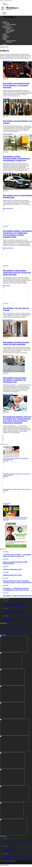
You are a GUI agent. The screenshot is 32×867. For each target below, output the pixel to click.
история (1, 627)
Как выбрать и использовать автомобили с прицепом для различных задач (14, 380)
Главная (5, 21)
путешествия (18, 631)
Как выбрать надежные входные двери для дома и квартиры (16, 343)
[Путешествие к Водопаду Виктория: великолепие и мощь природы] (14, 801)
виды (1, 625)
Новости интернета (11, 40)
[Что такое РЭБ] (11, 502)
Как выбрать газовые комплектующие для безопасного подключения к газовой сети (16, 158)
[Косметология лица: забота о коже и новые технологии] (11, 487)
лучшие (5, 627)
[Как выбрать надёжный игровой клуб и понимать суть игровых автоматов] (11, 472)
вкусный (5, 625)
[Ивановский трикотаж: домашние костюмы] (11, 668)
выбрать (13, 625)
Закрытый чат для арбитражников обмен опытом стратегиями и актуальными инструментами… (15, 518)
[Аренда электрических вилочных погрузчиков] (12, 685)
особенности (15, 627)
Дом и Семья (6, 23)
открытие (30, 627)
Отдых (4, 33)
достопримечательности (24, 625)
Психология (6, 36)
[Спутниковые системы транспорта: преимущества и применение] (13, 835)
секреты (1, 633)
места (9, 627)
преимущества (10, 629)
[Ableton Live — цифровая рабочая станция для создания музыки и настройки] (12, 785)
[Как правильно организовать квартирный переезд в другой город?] (12, 718)
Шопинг (5, 37)
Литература (9, 41)
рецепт (27, 631)
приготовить (18, 629)
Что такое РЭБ (6, 503)
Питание (5, 35)
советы (6, 633)
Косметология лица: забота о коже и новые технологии (17, 489)
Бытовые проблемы (11, 24)
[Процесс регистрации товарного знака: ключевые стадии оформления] (11, 457)
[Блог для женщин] (9, 10)
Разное (4, 39)
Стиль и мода (6, 25)
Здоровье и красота (8, 27)
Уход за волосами (10, 29)
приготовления (25, 629)
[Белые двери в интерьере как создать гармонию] (12, 768)
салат (30, 631)
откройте (24, 627)
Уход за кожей (9, 31)
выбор (8, 625)
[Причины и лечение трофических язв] (12, 701)
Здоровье (8, 28)
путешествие (6, 631)
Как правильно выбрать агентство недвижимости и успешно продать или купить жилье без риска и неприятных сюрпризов (17, 420)
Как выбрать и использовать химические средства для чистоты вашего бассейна (17, 272)
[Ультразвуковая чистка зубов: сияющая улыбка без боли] (14, 751)
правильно (2, 629)
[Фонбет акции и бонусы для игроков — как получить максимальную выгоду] (14, 735)
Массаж (8, 32)
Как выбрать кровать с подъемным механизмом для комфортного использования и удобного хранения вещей (17, 234)
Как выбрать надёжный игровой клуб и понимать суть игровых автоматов (16, 85)
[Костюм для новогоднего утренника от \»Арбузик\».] (13, 651)
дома (18, 625)
